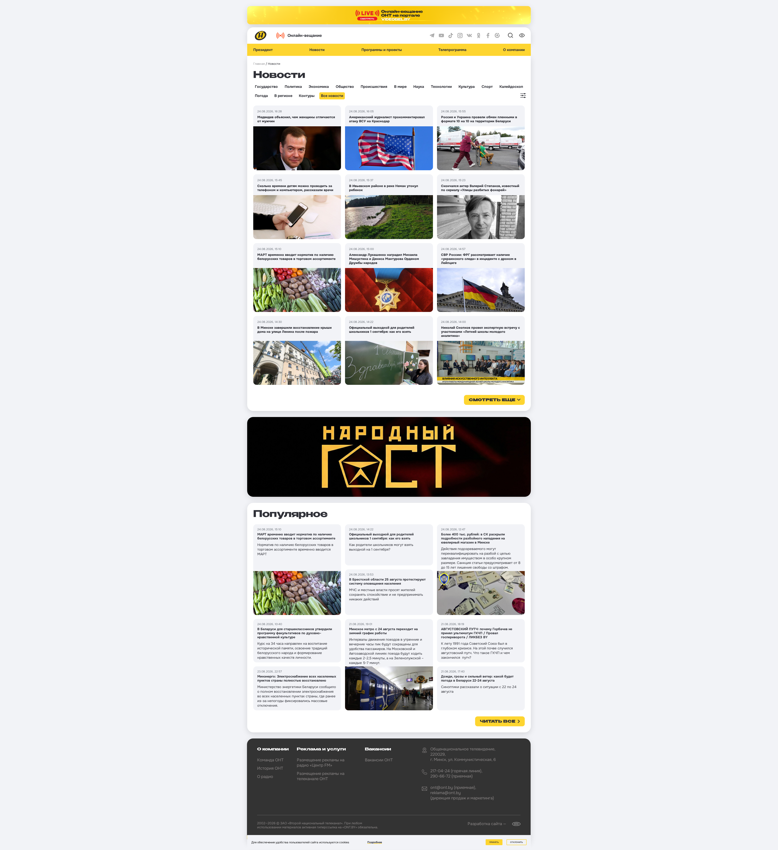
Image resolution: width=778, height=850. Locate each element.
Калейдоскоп (511, 86)
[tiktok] (450, 35)
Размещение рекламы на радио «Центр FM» (320, 762)
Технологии (441, 86)
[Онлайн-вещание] (389, 15)
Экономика (319, 86)
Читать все (497, 722)
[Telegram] (432, 35)
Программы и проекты (381, 50)
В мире (400, 86)
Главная (259, 64)
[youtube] (441, 35)
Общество (345, 86)
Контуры (306, 96)
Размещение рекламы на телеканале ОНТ (320, 776)
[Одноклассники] (478, 35)
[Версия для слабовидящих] (522, 35)
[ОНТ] (260, 35)
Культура (466, 86)
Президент (263, 50)
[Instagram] (460, 35)
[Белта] (513, 824)
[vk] (469, 35)
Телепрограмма (452, 50)
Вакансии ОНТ (379, 760)
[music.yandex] (497, 35)
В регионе (283, 96)
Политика (293, 86)
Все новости (332, 96)
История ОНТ (270, 768)
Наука (418, 86)
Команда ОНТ (270, 760)
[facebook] (488, 35)
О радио (265, 776)
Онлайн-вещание (304, 35)
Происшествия (374, 86)
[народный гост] (389, 457)
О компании (514, 50)
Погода (261, 96)
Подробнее (374, 842)
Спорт (487, 86)
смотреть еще (492, 400)
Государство (266, 86)
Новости (317, 50)
